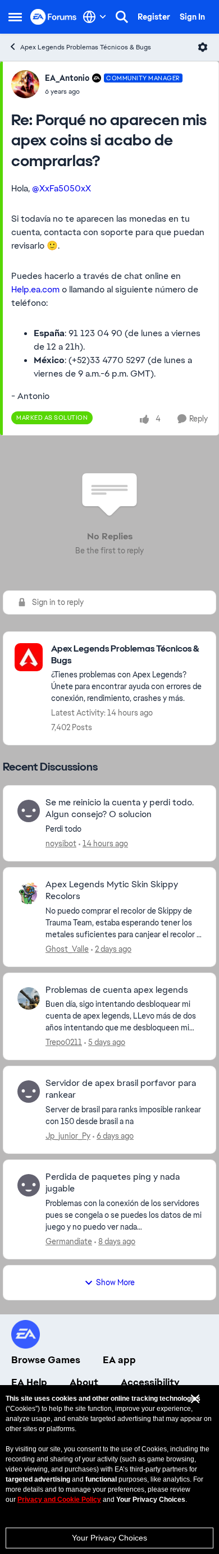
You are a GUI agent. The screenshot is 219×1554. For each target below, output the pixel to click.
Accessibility (150, 1382)
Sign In (192, 17)
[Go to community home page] (53, 16)
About (84, 1382)
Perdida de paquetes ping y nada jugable (112, 1182)
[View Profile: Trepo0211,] (28, 998)
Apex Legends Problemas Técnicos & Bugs (85, 47)
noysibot (60, 843)
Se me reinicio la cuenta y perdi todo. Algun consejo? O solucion (119, 808)
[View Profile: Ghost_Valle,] (28, 893)
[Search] (122, 17)
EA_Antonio (67, 78)
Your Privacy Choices (109, 1537)
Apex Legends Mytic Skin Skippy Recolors (111, 890)
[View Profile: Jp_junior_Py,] (28, 1091)
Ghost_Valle (67, 949)
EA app (119, 1360)
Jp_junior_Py (67, 1136)
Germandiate (68, 1241)
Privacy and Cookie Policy (59, 1499)
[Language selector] (94, 17)
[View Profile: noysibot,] (28, 811)
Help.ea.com (35, 289)
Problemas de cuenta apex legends (116, 990)
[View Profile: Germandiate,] (28, 1185)
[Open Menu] (203, 47)
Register (154, 17)
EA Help (29, 1382)
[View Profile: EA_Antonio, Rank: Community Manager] (25, 84)
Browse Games (45, 1360)
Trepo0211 (63, 1042)
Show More (115, 1282)
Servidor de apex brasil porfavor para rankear (120, 1089)
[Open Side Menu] (15, 16)
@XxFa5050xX (61, 188)
